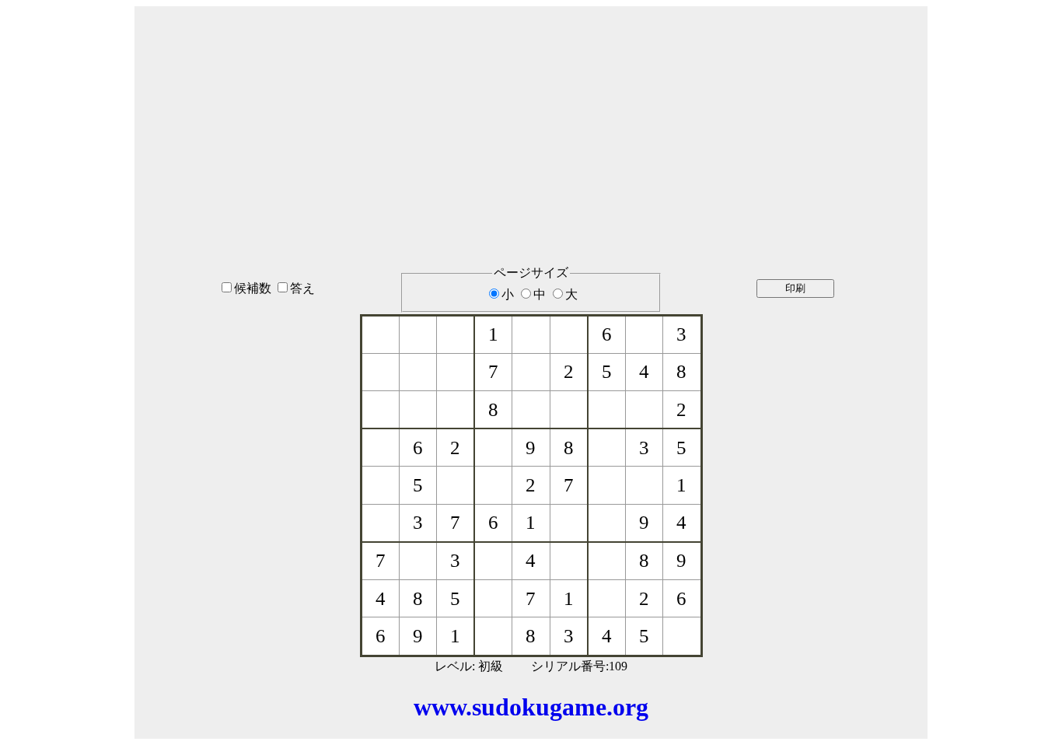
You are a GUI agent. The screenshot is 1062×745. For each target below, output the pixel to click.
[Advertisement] (531, 116)
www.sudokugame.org (531, 707)
